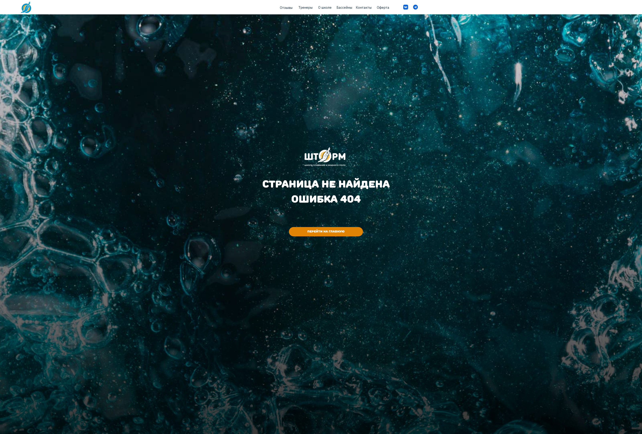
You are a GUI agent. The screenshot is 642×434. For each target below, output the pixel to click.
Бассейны (344, 7)
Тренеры (305, 7)
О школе (325, 7)
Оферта (383, 7)
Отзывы (286, 7)
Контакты (364, 7)
